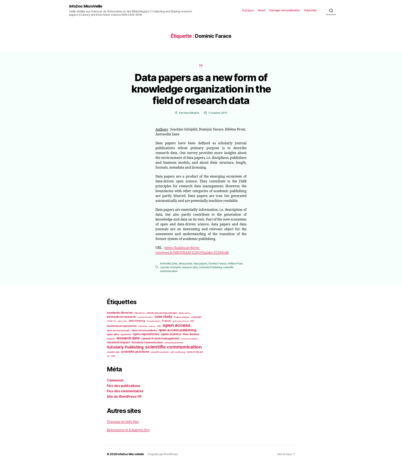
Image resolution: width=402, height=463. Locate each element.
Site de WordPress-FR (124, 397)
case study (163, 316)
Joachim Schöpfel (170, 267)
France (166, 320)
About (262, 10)
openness (125, 334)
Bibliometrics (185, 313)
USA (113, 356)
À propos (248, 10)
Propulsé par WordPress (163, 454)
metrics (152, 326)
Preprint (111, 339)
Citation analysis (181, 317)
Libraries (142, 326)
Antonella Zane (168, 263)
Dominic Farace (217, 263)
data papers (200, 263)
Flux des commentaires (125, 391)
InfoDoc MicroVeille (85, 6)
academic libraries (120, 312)
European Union (153, 321)
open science (171, 334)
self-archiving (177, 352)
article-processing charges (161, 312)
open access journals (118, 330)
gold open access (180, 321)
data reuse (122, 321)
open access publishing (177, 330)
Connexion (115, 380)
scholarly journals (173, 342)
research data (190, 267)
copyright (196, 317)
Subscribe (310, 10)
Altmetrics (139, 313)
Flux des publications (123, 386)
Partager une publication (284, 10)
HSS (192, 321)
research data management (160, 338)
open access (176, 325)
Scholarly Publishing (210, 267)
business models (145, 317)
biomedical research (121, 316)
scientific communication (173, 347)
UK (108, 356)
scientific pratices (160, 352)
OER (159, 326)
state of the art (195, 352)
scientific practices (135, 352)
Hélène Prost (235, 263)
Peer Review (191, 334)
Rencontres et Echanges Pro (128, 430)
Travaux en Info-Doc (123, 422)
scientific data (113, 352)
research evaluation (189, 339)
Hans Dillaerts (191, 112)
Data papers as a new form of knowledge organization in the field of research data (201, 88)
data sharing (137, 320)
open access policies (144, 330)
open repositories (146, 334)
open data (113, 334)
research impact (118, 342)
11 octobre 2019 (217, 112)
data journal (185, 263)
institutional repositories (122, 325)
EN (201, 65)
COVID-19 (111, 321)
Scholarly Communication (147, 342)
